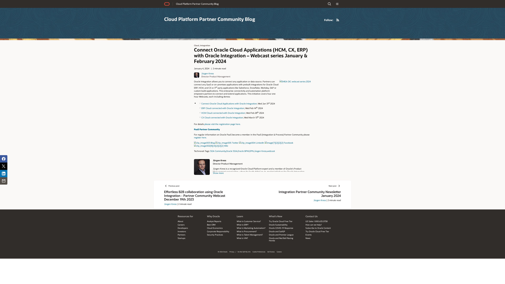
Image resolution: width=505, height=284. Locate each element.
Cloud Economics (215, 228)
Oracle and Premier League (281, 234)
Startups (181, 238)
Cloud (196, 45)
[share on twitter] (3, 166)
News (307, 238)
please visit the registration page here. (222, 124)
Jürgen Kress (207, 73)
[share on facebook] (3, 159)
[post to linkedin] (3, 173)
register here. (200, 137)
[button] (329, 4)
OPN (251, 151)
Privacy (231, 252)
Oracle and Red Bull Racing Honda (281, 239)
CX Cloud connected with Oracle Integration (222, 117)
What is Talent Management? (250, 234)
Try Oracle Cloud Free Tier (280, 221)
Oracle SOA (231, 151)
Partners (181, 234)
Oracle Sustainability (278, 224)
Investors (182, 231)
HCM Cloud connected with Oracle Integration (223, 112)
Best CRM (211, 224)
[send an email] (3, 181)
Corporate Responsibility (218, 231)
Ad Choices (271, 252)
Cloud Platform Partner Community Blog (197, 3)
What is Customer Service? (249, 221)
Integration (205, 45)
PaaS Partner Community (207, 129)
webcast (271, 151)
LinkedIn (260, 142)
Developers (183, 228)
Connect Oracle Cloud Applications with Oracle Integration (229, 103)
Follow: (328, 20)
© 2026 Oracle (222, 252)
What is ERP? (242, 224)
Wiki (226, 145)
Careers (181, 224)
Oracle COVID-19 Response (281, 228)
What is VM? (242, 238)
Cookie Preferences (258, 252)
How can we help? (313, 224)
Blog (213, 142)
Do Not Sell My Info (244, 252)
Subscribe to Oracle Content (318, 228)
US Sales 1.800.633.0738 (316, 221)
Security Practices (215, 234)
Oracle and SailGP (277, 231)
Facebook (288, 142)
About (180, 221)
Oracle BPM (243, 151)
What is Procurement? (247, 231)
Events (308, 234)
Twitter (235, 142)
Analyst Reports (214, 221)
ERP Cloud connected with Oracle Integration (222, 108)
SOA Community (218, 151)
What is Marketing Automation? (251, 228)
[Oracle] (167, 4)
